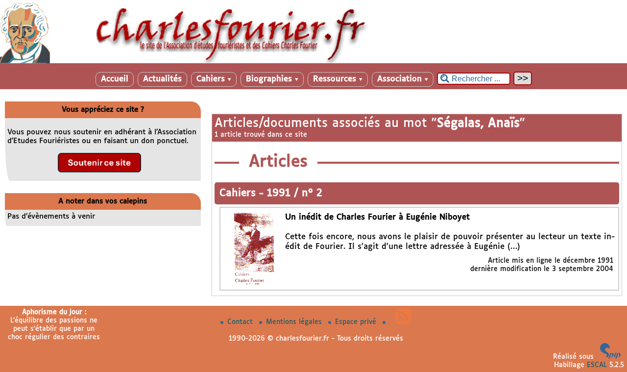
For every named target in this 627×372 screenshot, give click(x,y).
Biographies (272, 79)
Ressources (337, 79)
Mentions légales (295, 322)
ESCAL (597, 365)
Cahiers (213, 79)
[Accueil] (313, 61)
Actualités (162, 79)
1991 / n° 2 (294, 193)
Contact (241, 322)
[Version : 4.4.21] (610, 356)
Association (402, 79)
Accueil (114, 79)
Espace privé (357, 322)
